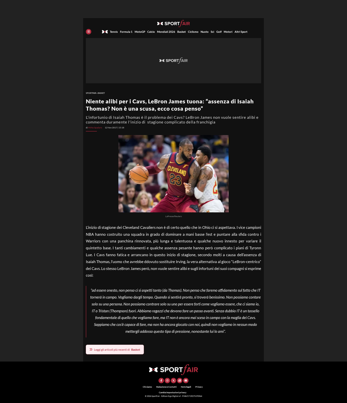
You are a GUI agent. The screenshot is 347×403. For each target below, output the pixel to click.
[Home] (105, 31)
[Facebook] (161, 380)
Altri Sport (241, 31)
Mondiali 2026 (166, 31)
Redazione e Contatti (166, 386)
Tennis (114, 31)
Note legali (186, 386)
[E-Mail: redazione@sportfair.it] (186, 380)
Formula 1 (126, 31)
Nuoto (205, 31)
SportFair (91, 93)
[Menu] (88, 31)
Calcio (151, 31)
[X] (173, 380)
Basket (181, 31)
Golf (219, 31)
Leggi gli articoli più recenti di (117, 349)
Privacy (199, 386)
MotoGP (140, 31)
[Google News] (179, 380)
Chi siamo (147, 386)
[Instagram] (167, 380)
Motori (228, 31)
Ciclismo (193, 31)
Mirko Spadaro (95, 127)
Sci (212, 31)
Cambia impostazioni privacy (172, 392)
